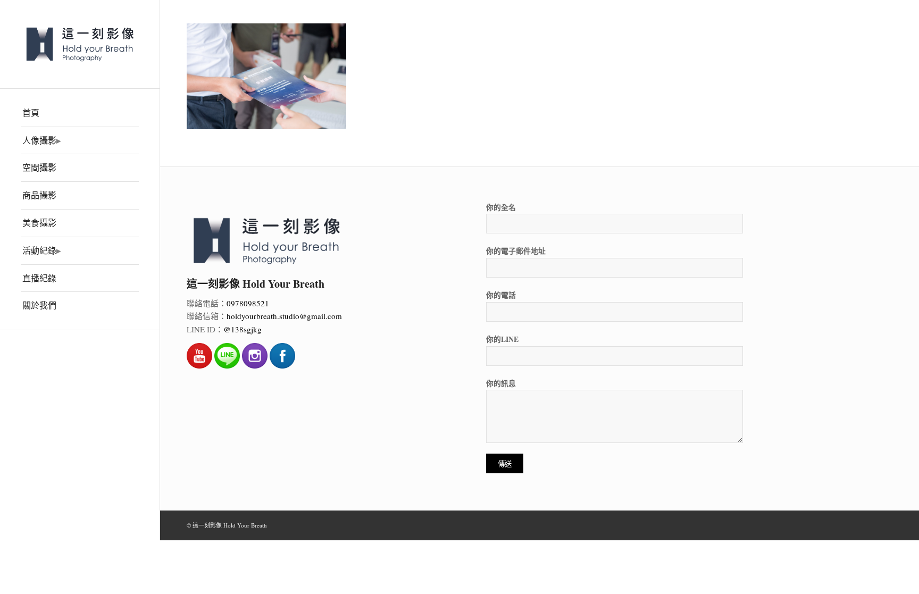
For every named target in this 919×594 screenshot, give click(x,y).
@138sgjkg (242, 329)
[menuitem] (80, 113)
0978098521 (248, 303)
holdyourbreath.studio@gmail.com (284, 316)
